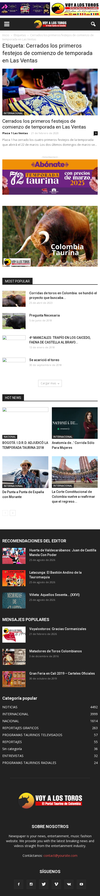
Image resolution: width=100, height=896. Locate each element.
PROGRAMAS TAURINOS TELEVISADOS (32, 735)
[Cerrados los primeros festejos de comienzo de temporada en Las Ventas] (50, 92)
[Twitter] (43, 884)
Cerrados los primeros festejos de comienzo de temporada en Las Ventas (44, 124)
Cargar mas (48, 383)
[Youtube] (81, 884)
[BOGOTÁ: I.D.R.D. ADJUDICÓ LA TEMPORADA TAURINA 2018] (25, 423)
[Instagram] (31, 884)
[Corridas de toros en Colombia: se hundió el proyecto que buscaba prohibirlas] (14, 299)
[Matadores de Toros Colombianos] (14, 657)
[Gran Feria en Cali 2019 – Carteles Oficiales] (14, 679)
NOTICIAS (9, 707)
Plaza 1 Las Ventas (15, 133)
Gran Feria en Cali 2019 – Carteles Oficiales (62, 673)
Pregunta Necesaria (44, 315)
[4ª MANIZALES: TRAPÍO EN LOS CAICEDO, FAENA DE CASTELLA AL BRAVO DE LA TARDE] (14, 343)
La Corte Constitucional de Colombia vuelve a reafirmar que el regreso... (73, 496)
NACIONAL (10, 436)
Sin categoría (12, 749)
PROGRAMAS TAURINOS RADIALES (29, 762)
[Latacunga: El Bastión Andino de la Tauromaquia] (14, 578)
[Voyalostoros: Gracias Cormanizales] (14, 635)
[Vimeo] (56, 884)
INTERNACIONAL (13, 113)
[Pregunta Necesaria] (14, 321)
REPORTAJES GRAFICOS (20, 728)
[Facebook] (18, 884)
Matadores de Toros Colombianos (55, 651)
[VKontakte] (68, 884)
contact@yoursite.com (60, 855)
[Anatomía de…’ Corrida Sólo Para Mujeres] (75, 423)
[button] (93, 24)
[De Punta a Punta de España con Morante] (25, 472)
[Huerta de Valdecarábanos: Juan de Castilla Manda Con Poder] (14, 556)
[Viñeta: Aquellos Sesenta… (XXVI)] (14, 600)
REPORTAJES (12, 742)
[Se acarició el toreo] (14, 366)
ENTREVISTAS (12, 756)
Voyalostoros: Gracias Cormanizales (57, 629)
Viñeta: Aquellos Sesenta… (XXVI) (54, 595)
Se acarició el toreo (44, 360)
